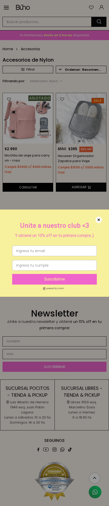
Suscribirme (54, 279)
